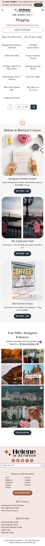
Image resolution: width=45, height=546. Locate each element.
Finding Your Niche (12, 97)
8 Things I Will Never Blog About (12, 67)
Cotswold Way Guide (10, 522)
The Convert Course (22, 303)
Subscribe (38, 5)
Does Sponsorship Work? (33, 67)
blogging (21, 15)
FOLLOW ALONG (22, 432)
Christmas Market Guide (11, 527)
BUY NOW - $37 (22, 253)
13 (34, 107)
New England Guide (9, 525)
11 (19, 107)
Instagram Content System (22, 178)
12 (27, 107)
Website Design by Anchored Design (22, 542)
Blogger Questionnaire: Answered (12, 46)
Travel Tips (6, 530)
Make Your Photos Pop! (12, 37)
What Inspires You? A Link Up (12, 77)
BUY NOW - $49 (22, 316)
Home (14, 15)
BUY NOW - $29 (22, 191)
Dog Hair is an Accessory (33, 88)
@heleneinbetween (28, 344)
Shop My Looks (7, 533)
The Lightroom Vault (22, 241)
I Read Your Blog (12, 55)
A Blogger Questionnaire (33, 46)
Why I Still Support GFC (12, 88)
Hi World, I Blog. (33, 76)
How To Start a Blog (33, 37)
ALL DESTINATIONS (22, 493)
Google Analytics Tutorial (33, 56)
